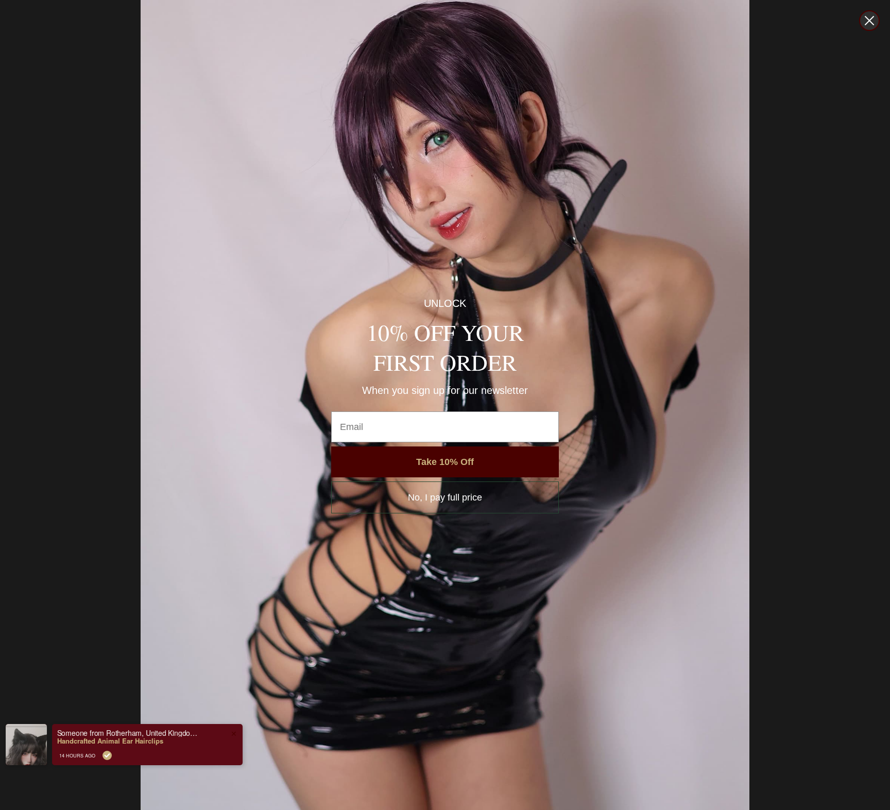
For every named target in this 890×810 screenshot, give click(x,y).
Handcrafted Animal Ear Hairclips (123, 741)
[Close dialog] (869, 20)
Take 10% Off (445, 462)
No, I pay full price (445, 497)
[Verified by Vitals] (119, 755)
